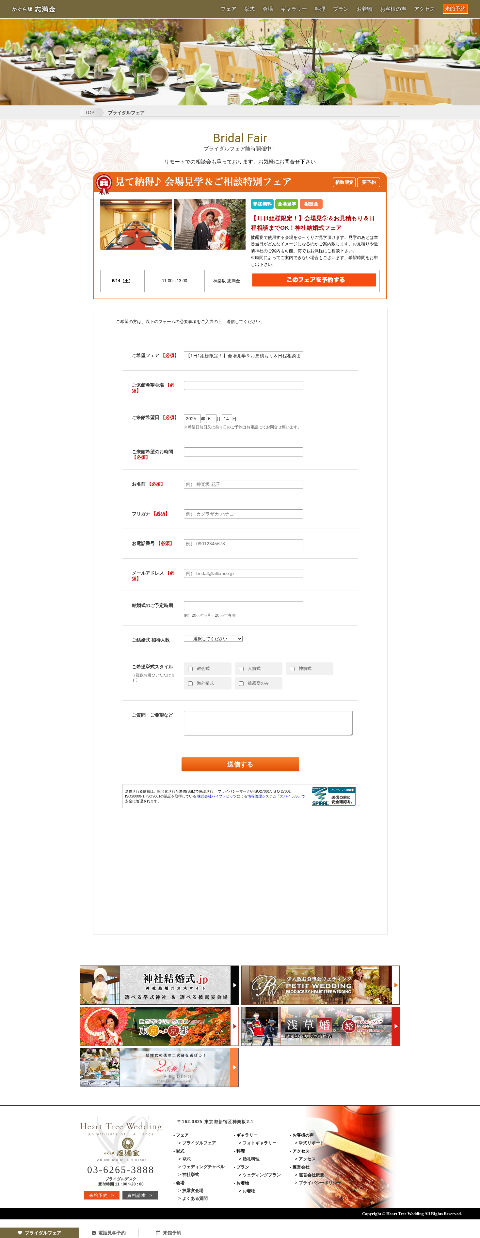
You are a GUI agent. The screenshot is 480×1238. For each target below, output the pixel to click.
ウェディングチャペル (203, 1166)
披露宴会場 (192, 1190)
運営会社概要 (311, 1174)
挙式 (249, 9)
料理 (320, 9)
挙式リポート (311, 1142)
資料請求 (139, 1195)
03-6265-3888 (120, 1169)
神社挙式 (190, 1174)
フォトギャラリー (260, 1142)
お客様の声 (393, 9)
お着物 (364, 9)
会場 (268, 9)
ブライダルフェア (43, 1232)
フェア (228, 9)
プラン (341, 9)
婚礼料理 (251, 1158)
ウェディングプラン (262, 1174)
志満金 (34, 9)
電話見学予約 (112, 1232)
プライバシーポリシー (320, 1182)
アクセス (424, 9)
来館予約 (455, 8)
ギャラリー (294, 9)
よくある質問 (195, 1198)
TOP (89, 112)
